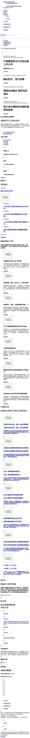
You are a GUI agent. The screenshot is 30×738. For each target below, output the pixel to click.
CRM (4, 13)
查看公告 (3, 662)
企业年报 (5, 141)
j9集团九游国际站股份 (12, 3)
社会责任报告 (6, 140)
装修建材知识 (6, 24)
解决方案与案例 (7, 133)
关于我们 (5, 21)
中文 (7, 16)
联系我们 (5, 29)
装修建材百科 (6, 27)
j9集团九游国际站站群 (9, 1)
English (8, 19)
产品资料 (5, 143)
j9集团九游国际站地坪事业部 (13, 6)
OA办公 (5, 10)
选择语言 (5, 14)
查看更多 (5, 71)
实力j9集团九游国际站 (9, 132)
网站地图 (3, 736)
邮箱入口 (5, 11)
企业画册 (5, 144)
